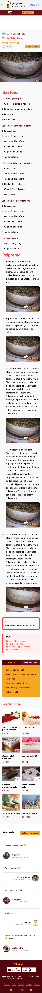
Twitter (14, 984)
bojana (26, 922)
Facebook (7, 984)
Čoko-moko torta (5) (15, 670)
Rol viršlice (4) (12, 692)
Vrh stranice (20, 964)
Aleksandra (17, 948)
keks (11, 644)
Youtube (21, 984)
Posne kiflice (12, 679)
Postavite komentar (29, 833)
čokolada (21, 641)
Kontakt (19, 978)
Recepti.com (4, 977)
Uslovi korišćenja (33, 976)
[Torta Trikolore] (23, 299)
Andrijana (16, 899)
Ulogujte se (27, 13)
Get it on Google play (29, 969)
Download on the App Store (14, 969)
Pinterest (37, 984)
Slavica (15, 855)
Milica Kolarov (23, 877)
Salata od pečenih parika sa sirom (11, 721)
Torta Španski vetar (31, 778)
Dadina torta (31, 721)
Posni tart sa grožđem (16, 683)
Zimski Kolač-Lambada (11, 750)
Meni (21, 990)
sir (10, 641)
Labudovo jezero (31, 806)
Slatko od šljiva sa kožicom (18, 687)
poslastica (25, 647)
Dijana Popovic (20, 34)
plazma (12, 647)
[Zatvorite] (1, 5)
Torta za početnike (11, 806)
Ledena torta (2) (31, 750)
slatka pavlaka (15, 650)
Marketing (11, 978)
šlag (21, 644)
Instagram (29, 984)
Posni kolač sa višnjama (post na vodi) (21, 674)
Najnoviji (11, 662)
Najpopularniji (30, 662)
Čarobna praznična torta (11, 778)
